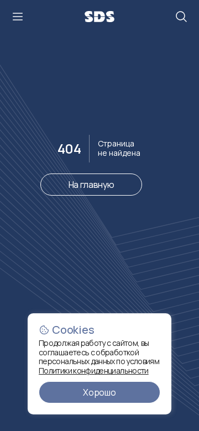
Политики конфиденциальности (94, 370)
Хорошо (99, 392)
